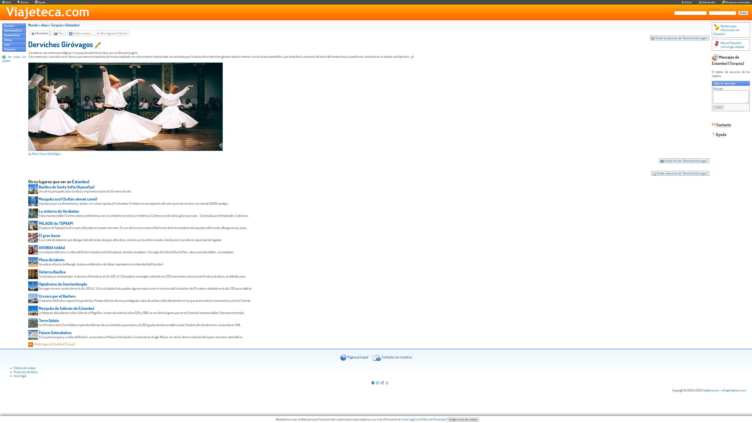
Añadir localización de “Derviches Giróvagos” (681, 38)
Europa (9, 25)
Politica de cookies (25, 368)
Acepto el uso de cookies (463, 419)
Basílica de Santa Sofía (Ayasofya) (67, 186)
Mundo (33, 25)
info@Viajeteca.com (734, 390)
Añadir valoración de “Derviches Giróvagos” (682, 173)
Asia (7, 44)
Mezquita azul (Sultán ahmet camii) (68, 199)
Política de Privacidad (433, 419)
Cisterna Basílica (52, 271)
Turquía (56, 25)
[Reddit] (382, 383)
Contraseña (714, 9)
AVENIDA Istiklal (52, 247)
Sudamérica (12, 35)
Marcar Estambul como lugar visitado (732, 45)
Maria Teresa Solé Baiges (46, 154)
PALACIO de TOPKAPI (56, 223)
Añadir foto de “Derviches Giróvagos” (685, 161)
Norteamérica (13, 30)
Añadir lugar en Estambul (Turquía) (54, 344)
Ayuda (721, 134)
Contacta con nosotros (396, 357)
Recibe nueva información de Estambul (726, 30)
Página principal (357, 357)
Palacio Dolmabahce (55, 332)
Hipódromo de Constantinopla (63, 284)
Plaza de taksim (52, 259)
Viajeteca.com (710, 390)
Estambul (72, 25)
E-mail (677, 9)
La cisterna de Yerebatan (59, 211)
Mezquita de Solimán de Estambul (66, 308)
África (8, 40)
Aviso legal (20, 376)
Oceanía (9, 49)
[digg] (387, 383)
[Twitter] (377, 383)
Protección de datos (26, 372)
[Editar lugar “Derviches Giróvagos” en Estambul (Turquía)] (98, 44)
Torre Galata (49, 320)
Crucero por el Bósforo (57, 296)
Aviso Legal (408, 419)
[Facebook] (373, 383)
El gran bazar (50, 235)
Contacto (723, 124)
